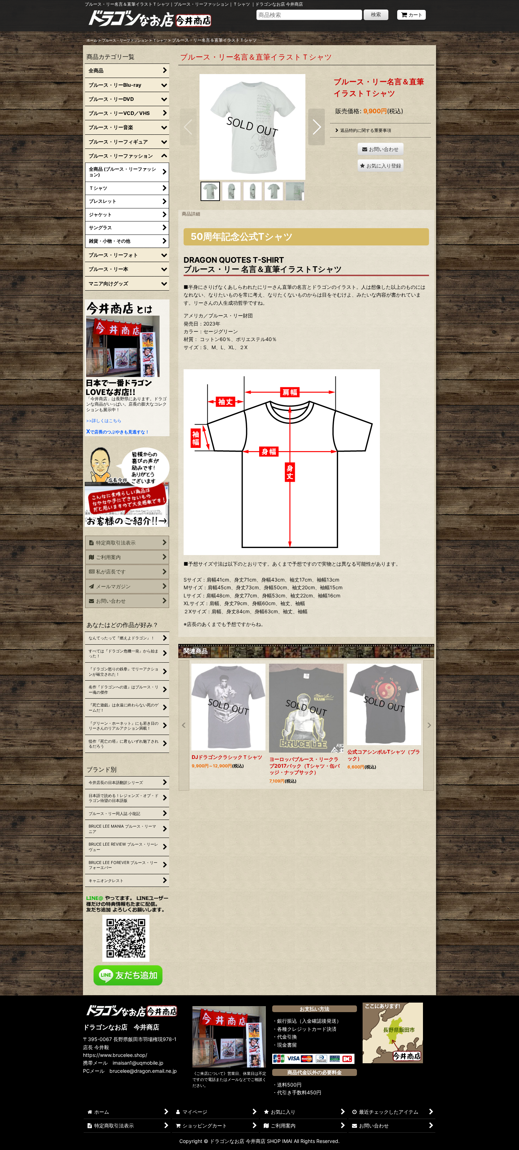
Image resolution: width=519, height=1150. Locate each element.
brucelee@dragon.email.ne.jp (143, 1071)
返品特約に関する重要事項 (365, 130)
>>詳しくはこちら (103, 420)
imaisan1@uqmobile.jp (138, 1063)
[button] (188, 127)
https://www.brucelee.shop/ (115, 1055)
